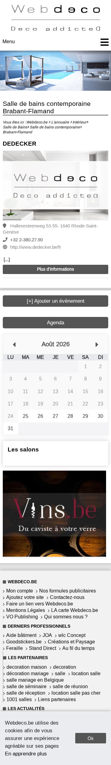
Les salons (23, 449)
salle (60, 673)
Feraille (14, 648)
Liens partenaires (57, 699)
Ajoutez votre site (25, 597)
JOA (47, 635)
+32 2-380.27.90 (26, 240)
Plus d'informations (55, 269)
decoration (64, 667)
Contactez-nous (67, 597)
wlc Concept (71, 635)
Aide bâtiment (21, 635)
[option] (55, 186)
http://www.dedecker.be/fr (35, 247)
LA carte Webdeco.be (74, 610)
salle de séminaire (26, 686)
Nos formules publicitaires (67, 591)
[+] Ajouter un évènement (55, 301)
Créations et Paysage (71, 641)
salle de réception (25, 693)
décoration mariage (27, 673)
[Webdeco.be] (55, 29)
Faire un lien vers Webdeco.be (39, 604)
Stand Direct (42, 648)
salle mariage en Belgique (35, 680)
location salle (86, 673)
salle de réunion (70, 686)
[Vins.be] (54, 555)
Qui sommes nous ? (66, 616)
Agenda (55, 323)
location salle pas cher (76, 693)
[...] (7, 259)
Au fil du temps (78, 648)
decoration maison (26, 667)
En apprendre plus (26, 753)
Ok (91, 738)
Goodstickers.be (24, 641)
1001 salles (19, 699)
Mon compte (19, 591)
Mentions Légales (25, 610)
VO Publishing (22, 616)
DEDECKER (19, 143)
